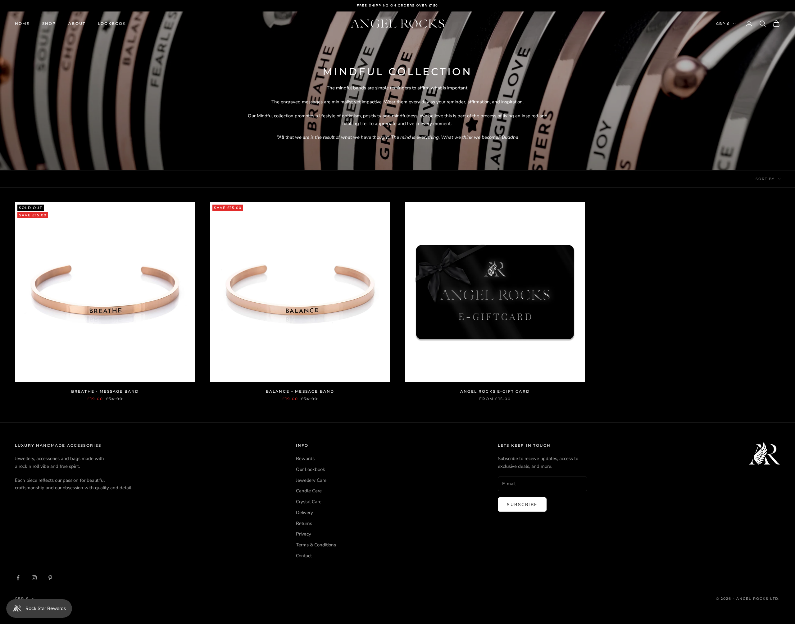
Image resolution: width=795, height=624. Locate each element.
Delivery (304, 512)
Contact (304, 556)
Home (22, 23)
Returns (304, 523)
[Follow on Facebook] (18, 578)
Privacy (303, 534)
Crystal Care (308, 502)
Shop (49, 23)
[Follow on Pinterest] (50, 578)
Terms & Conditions (316, 545)
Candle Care (309, 491)
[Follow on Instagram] (34, 578)
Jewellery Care (311, 480)
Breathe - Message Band (105, 391)
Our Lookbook (310, 469)
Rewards (305, 458)
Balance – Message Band (300, 391)
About (76, 23)
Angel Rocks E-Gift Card (495, 391)
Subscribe (522, 505)
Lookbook (112, 23)
